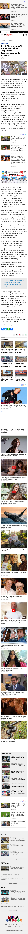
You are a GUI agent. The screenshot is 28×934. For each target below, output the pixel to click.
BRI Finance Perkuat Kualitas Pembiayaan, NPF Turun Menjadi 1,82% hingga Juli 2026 (18, 778)
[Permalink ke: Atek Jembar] (2, 58)
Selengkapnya (13, 859)
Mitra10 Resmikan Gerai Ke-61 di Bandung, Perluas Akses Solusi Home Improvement (18, 792)
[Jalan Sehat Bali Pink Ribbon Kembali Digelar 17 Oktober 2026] (6, 765)
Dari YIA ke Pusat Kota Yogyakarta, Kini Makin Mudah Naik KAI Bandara (18, 785)
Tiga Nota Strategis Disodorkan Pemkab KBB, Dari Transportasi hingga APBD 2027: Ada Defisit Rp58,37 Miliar (7, 379)
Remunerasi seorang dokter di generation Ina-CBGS (13, 878)
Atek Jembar (6, 58)
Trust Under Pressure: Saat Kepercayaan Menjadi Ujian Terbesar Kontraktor (17, 899)
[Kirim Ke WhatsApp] (26, 335)
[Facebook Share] (14, 335)
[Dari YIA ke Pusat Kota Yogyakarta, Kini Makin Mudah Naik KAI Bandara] (6, 786)
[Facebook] (7, 920)
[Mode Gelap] (23, 35)
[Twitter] (10, 920)
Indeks (6, 924)
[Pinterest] (13, 920)
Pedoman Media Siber (14, 928)
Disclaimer (17, 926)
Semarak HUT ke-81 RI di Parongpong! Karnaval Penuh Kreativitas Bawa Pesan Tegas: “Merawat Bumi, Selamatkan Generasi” (6, 365)
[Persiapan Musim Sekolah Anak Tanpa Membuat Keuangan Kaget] (5, 868)
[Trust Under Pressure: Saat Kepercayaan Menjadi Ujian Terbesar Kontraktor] (5, 899)
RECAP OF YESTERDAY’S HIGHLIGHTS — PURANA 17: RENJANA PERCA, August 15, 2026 (12, 905)
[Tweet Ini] (17, 335)
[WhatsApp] (18, 920)
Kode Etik (12, 924)
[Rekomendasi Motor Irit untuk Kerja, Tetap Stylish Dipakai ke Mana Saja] (6, 759)
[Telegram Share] (23, 335)
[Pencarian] (26, 35)
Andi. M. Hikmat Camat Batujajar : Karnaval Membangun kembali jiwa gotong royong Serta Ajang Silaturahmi (18, 772)
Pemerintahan (4, 43)
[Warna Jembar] (8, 35)
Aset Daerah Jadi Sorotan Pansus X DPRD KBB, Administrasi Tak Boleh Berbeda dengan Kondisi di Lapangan (20, 351)
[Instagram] (15, 920)
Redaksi (10, 926)
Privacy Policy (20, 924)
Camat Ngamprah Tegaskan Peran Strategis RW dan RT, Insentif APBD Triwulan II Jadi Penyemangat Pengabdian (20, 379)
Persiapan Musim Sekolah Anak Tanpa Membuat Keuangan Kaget (17, 868)
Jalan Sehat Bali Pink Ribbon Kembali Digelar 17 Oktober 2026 (18, 765)
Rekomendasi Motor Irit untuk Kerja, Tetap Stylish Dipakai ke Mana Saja (18, 758)
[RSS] (21, 920)
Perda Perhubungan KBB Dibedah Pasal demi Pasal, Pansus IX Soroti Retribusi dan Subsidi (7, 351)
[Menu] (2, 35)
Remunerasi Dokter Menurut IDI (10, 874)
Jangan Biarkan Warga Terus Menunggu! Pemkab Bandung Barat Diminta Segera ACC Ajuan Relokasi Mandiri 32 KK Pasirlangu (21, 365)
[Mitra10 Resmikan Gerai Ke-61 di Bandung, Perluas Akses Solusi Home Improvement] (6, 793)
